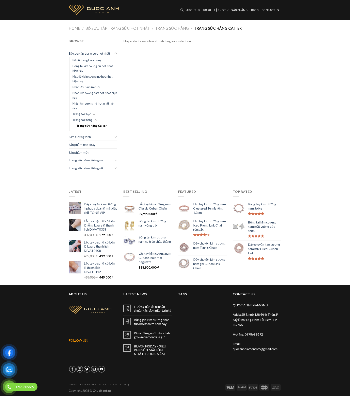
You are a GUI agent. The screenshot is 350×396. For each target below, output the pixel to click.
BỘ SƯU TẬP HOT (214, 10)
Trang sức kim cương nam (87, 160)
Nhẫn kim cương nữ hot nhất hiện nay (94, 106)
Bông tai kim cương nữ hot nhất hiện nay (93, 68)
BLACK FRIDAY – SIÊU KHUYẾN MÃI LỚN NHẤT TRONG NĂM (150, 350)
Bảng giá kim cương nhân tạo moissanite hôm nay (151, 321)
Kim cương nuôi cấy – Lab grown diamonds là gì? (152, 335)
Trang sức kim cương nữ (86, 168)
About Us (193, 10)
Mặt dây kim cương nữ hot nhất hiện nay (93, 79)
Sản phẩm (238, 10)
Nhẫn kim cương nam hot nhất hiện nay (95, 95)
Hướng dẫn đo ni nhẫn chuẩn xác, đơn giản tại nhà (152, 308)
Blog (255, 10)
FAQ (126, 384)
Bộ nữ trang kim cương (87, 60)
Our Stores (88, 384)
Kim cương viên (80, 137)
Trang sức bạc (82, 114)
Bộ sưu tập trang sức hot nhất (117, 28)
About (73, 384)
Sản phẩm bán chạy (82, 144)
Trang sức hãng (172, 28)
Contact (115, 384)
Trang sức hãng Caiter (91, 125)
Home (74, 28)
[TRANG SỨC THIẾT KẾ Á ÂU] (121, 10)
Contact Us (270, 10)
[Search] (182, 10)
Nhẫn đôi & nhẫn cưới (86, 87)
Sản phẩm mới (79, 152)
